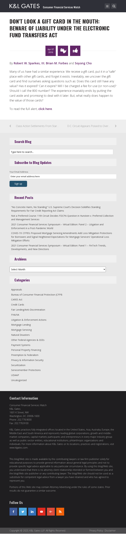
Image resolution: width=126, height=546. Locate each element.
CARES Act (16, 299)
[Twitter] (23, 512)
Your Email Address (19, 171)
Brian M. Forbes (57, 63)
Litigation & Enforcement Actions (28, 319)
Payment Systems (20, 345)
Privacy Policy (96, 530)
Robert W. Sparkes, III (29, 63)
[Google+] (51, 512)
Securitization (18, 365)
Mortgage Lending (21, 324)
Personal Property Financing (26, 349)
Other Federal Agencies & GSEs (27, 339)
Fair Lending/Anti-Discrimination (28, 309)
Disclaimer (110, 530)
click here (45, 109)
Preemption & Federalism (24, 355)
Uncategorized (19, 380)
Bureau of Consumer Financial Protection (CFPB (36, 294)
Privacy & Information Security (27, 360)
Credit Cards (17, 304)
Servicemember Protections (26, 370)
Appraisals (16, 289)
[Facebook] (13, 512)
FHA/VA (15, 314)
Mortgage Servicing (21, 329)
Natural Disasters (20, 334)
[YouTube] (41, 512)
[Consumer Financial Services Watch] (45, 5)
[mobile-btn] (107, 6)
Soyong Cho (83, 63)
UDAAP (15, 375)
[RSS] (60, 512)
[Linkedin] (32, 512)
